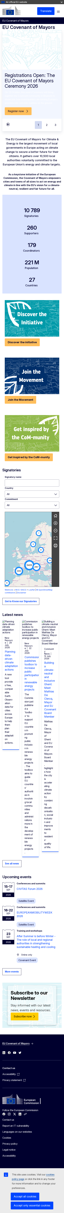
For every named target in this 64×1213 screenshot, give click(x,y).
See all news (12, 863)
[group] (28, 549)
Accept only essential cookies (32, 1205)
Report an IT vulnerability (15, 1125)
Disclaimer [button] (21, 593)
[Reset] (55, 515)
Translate (45, 11)
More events (12, 971)
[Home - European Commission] (11, 10)
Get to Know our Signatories (21, 601)
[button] (29, 565)
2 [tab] (46, 124)
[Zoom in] (55, 523)
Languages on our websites (17, 1131)
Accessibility (9, 1155)
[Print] (55, 545)
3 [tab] (55, 124)
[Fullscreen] (55, 538)
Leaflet (32, 590)
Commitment (11, 499)
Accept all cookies (25, 1196)
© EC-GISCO (20, 590)
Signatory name (13, 477)
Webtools (9, 590)
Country (9, 488)
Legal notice (8, 1149)
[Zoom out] (55, 530)
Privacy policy (10, 1143)
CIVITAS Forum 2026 (30, 888)
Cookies (6, 1137)
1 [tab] (38, 124)
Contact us (8, 1119)
